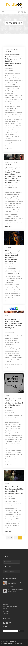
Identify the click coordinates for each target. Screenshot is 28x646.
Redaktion (5, 604)
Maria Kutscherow (15, 270)
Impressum (6, 611)
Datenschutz (6, 613)
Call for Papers (8, 247)
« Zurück (10, 537)
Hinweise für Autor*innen (10, 606)
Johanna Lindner (10, 332)
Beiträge (7, 49)
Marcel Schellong (10, 412)
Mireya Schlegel (13, 271)
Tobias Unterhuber (16, 273)
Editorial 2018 (6, 609)
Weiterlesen (8, 148)
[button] (2, 12)
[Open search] (16, 12)
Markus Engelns (10, 70)
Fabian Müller (10, 187)
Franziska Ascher (10, 268)
